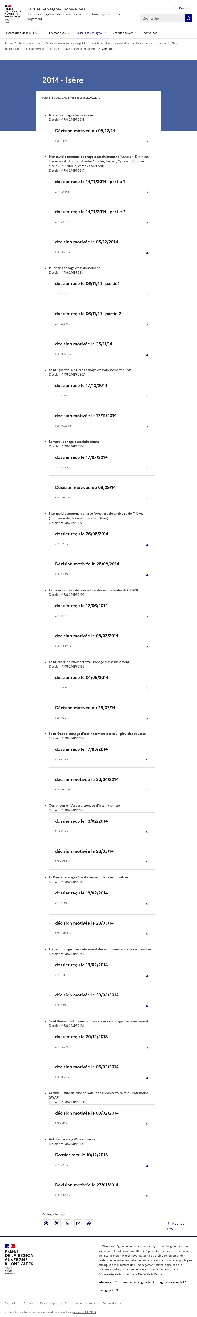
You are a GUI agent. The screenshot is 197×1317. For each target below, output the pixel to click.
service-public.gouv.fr (136, 1282)
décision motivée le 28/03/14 (84, 851)
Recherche (188, 18)
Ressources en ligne (89, 33)
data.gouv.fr (106, 1290)
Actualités (150, 33)
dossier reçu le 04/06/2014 (81, 677)
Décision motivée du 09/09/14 (85, 487)
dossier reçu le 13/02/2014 (81, 965)
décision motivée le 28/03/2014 (87, 995)
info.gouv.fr (106, 1282)
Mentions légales (49, 1303)
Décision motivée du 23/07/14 (85, 707)
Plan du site (11, 1303)
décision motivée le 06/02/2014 (87, 1067)
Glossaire (28, 1303)
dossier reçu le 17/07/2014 (81, 457)
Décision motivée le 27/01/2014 (86, 1185)
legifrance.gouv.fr (170, 1282)
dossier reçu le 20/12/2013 (81, 1037)
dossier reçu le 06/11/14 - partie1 (87, 283)
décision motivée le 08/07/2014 (86, 636)
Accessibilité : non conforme (80, 1303)
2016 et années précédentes (80, 49)
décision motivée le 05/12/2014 (86, 242)
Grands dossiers (123, 33)
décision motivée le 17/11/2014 (86, 415)
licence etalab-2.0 (83, 1312)
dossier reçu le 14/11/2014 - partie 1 (90, 181)
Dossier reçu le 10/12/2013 (81, 1155)
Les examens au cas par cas (151, 43)
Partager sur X (57, 1223)
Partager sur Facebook (46, 1223)
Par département (34, 49)
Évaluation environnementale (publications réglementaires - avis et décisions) (88, 43)
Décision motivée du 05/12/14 (85, 130)
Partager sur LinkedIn (67, 1223)
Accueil (9, 43)
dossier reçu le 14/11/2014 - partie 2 (90, 212)
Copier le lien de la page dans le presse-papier (89, 1223)
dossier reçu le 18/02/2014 (81, 821)
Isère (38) (54, 49)
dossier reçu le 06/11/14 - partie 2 (88, 314)
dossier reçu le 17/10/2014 (81, 385)
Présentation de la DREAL (21, 33)
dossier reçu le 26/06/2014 (81, 534)
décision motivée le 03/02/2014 (87, 1113)
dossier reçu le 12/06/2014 (81, 605)
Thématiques (57, 33)
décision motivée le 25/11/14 (83, 344)
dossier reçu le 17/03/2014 (81, 749)
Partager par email (78, 1223)
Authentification (112, 1303)
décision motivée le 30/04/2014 (87, 779)
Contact (184, 8)
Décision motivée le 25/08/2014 (87, 564)
